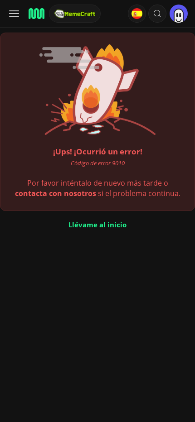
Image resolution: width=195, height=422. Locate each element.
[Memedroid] (35, 13)
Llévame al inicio (97, 224)
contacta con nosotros (55, 193)
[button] (157, 14)
